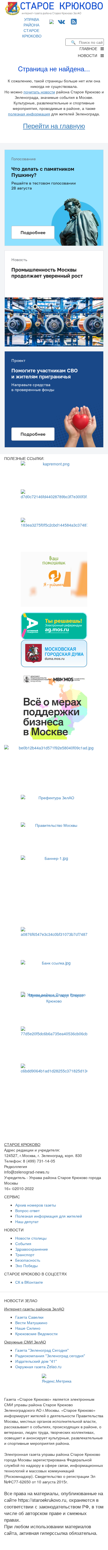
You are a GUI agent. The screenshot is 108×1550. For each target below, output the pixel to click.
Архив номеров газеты (35, 1205)
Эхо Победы (26, 1265)
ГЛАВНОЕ (90, 48)
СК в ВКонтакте (29, 1282)
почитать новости (39, 91)
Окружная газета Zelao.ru (38, 1366)
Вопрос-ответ (27, 1210)
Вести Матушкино (31, 1322)
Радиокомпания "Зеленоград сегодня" (50, 1355)
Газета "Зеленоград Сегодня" (42, 1350)
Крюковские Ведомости (36, 1333)
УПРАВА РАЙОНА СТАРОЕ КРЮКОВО (32, 28)
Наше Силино (27, 1328)
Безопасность (27, 1260)
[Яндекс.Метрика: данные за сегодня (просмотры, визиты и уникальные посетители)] (56, 1379)
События (23, 1243)
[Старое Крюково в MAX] (52, 21)
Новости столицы (31, 1238)
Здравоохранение (31, 1249)
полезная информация (29, 113)
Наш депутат (26, 1221)
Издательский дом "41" (36, 1361)
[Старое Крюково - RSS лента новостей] (74, 21)
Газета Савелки (29, 1317)
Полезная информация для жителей (48, 1216)
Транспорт (24, 1254)
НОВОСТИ (89, 55)
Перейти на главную (54, 125)
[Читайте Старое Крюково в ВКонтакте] (61, 21)
